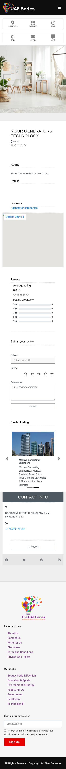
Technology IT (16, 703)
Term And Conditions (20, 652)
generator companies (25, 207)
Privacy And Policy (18, 656)
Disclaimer (13, 647)
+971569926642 (15, 529)
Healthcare (14, 699)
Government (15, 694)
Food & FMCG (15, 689)
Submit (33, 406)
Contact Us (13, 638)
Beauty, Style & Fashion (21, 675)
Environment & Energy (20, 685)
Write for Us (14, 642)
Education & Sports (18, 680)
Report (34, 546)
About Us (12, 633)
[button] (7, 458)
